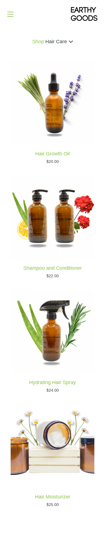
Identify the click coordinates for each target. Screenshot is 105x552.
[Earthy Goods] (84, 14)
